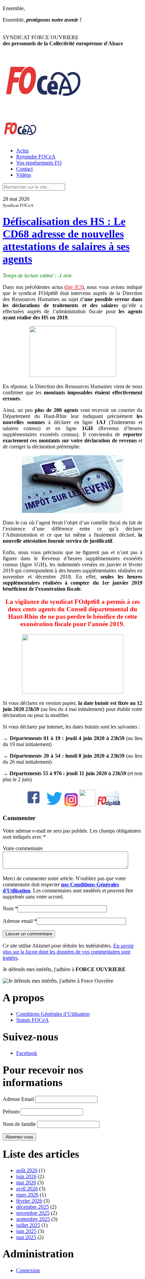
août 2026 (26, 1170)
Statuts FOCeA (32, 1020)
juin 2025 (26, 1231)
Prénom (11, 1111)
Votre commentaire (23, 848)
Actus (22, 150)
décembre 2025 (32, 1207)
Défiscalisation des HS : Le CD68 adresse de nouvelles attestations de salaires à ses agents (66, 240)
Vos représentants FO (39, 163)
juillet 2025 (28, 1225)
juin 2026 (26, 1176)
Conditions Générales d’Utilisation (53, 1014)
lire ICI (74, 287)
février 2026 (29, 1201)
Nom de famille (19, 1124)
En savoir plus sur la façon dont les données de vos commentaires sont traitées (68, 952)
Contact (24, 169)
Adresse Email (18, 1099)
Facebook (26, 1053)
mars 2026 (27, 1195)
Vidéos (23, 175)
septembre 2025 (33, 1219)
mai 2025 (26, 1237)
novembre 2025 (33, 1213)
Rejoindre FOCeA (36, 156)
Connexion (28, 1270)
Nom (8, 908)
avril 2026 (27, 1188)
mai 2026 (26, 1182)
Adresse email (18, 921)
